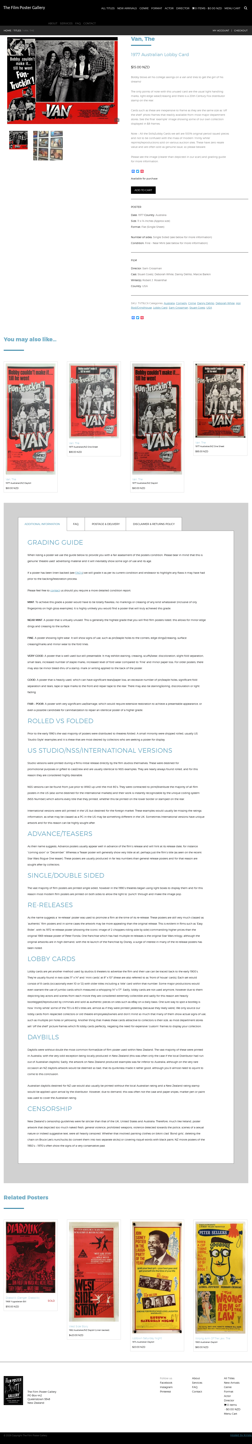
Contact (89, 23)
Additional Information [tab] (42, 524)
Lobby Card (160, 307)
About (52, 23)
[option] (62, 80)
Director (182, 8)
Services (66, 23)
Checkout (241, 30)
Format (156, 8)
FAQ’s (78, 572)
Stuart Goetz (197, 307)
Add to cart (143, 190)
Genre (144, 8)
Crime (192, 303)
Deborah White (225, 303)
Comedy (181, 303)
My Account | (222, 30)
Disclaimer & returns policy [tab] (154, 524)
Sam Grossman (178, 307)
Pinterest (165, 1391)
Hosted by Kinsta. (241, 1435)
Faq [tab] (76, 524)
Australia (169, 303)
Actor (169, 8)
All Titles (108, 8)
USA (209, 307)
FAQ (78, 23)
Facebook (166, 1382)
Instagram (166, 1387)
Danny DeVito (205, 303)
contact (55, 590)
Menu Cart (232, 8)
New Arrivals (127, 8)
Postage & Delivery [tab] (106, 524)
